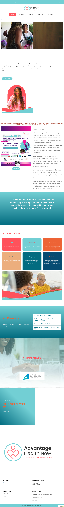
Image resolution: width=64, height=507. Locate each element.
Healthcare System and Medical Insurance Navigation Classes (46, 319)
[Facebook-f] (57, 2)
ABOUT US (21, 14)
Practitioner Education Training (43, 324)
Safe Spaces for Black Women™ (43, 315)
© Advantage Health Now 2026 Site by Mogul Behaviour (32, 505)
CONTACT (50, 14)
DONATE (31, 14)
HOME (12, 14)
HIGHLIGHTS (40, 14)
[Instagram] (59, 2)
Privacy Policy (5, 493)
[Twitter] (61, 2)
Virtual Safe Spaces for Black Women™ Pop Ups (46, 327)
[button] (47, 315)
